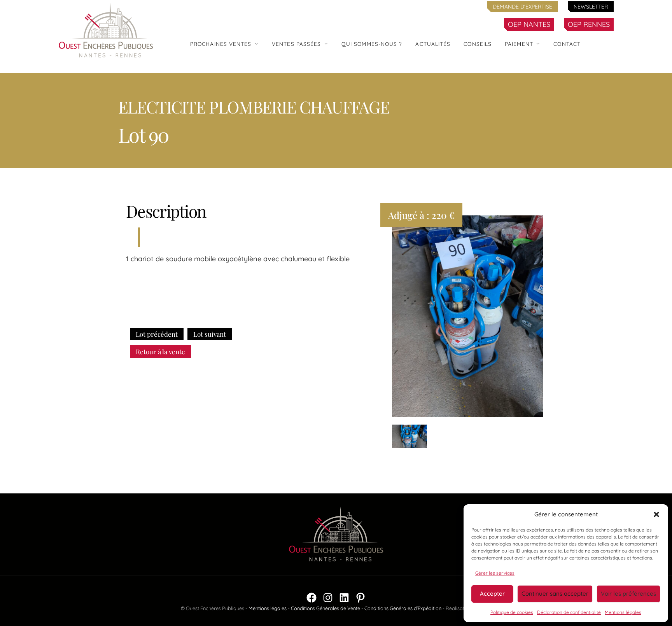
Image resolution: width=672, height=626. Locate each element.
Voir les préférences (628, 593)
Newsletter (591, 6)
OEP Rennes (589, 24)
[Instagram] (328, 597)
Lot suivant (209, 334)
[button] (656, 514)
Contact (567, 43)
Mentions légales (623, 612)
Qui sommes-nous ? (371, 43)
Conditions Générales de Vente (325, 608)
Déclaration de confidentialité (569, 612)
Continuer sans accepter (555, 593)
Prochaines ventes (221, 43)
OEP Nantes (529, 24)
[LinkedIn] (344, 597)
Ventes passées (296, 43)
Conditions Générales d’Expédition (402, 608)
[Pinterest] (360, 597)
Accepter (492, 593)
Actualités (432, 43)
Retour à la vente (160, 351)
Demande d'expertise (522, 6)
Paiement (519, 43)
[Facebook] (311, 597)
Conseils (478, 43)
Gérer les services (494, 573)
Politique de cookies (511, 612)
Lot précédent (157, 334)
